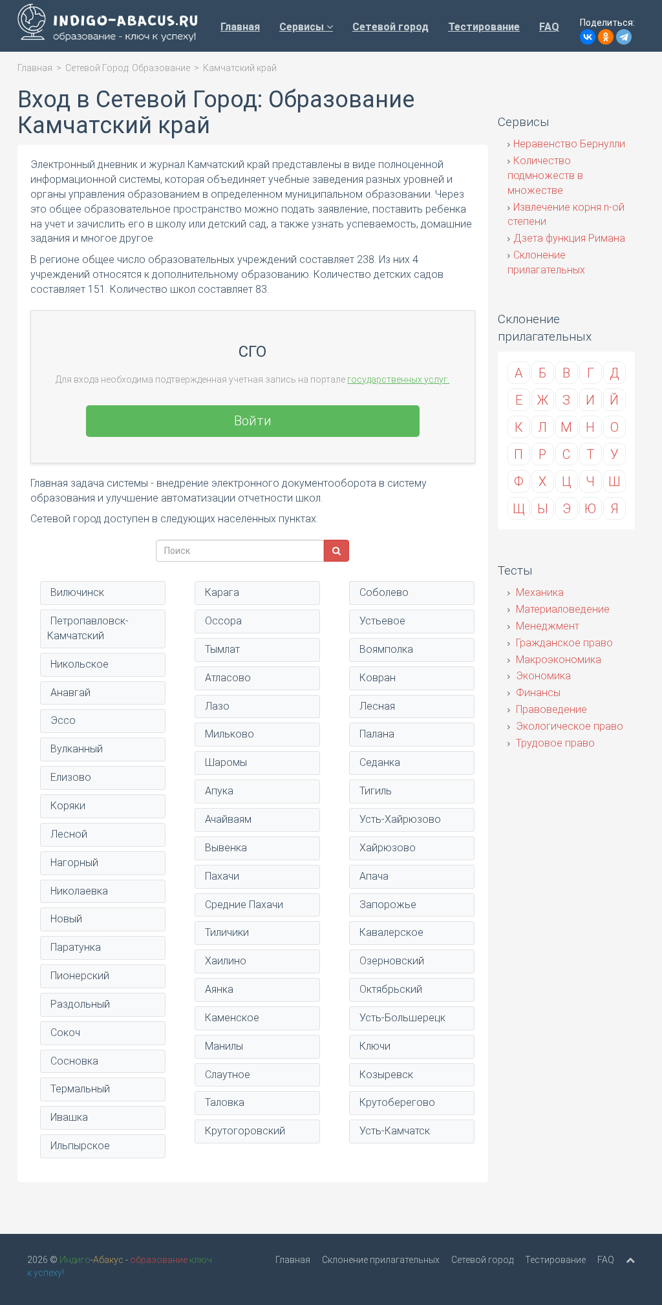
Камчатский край (240, 68)
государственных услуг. (398, 379)
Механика (538, 592)
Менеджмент (546, 626)
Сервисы (302, 27)
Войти (253, 421)
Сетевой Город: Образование (127, 68)
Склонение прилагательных (381, 1260)
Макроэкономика (557, 659)
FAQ (549, 27)
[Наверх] (630, 1260)
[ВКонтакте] (587, 37)
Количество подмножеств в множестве (545, 175)
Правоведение (550, 709)
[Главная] (107, 26)
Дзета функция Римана (569, 238)
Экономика (542, 676)
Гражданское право (563, 643)
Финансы (537, 692)
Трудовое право (554, 743)
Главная (240, 27)
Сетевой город (390, 27)
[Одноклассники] (606, 37)
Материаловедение (561, 609)
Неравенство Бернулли (569, 144)
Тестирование (484, 27)
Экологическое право (568, 726)
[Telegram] (624, 37)
